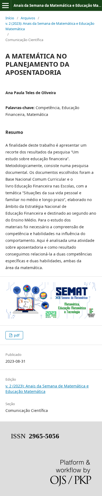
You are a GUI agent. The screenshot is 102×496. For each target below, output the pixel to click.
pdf (16, 335)
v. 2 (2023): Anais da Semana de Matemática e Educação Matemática (49, 26)
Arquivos (28, 18)
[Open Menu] (5, 5)
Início (9, 18)
